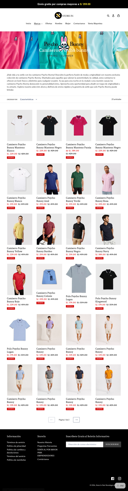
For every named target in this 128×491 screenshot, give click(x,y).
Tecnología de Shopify (113, 485)
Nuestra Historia (44, 442)
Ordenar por (12, 99)
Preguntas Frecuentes (47, 446)
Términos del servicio (16, 456)
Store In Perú (101, 485)
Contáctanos (43, 459)
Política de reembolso (16, 460)
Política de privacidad (16, 446)
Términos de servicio (16, 442)
